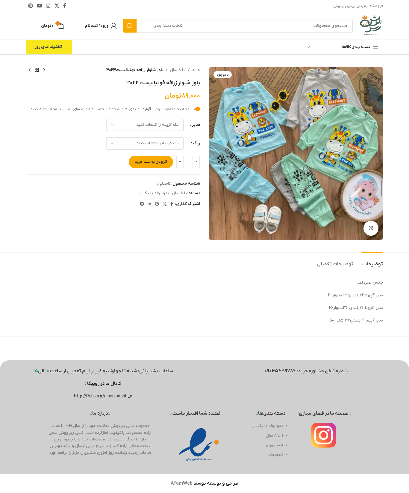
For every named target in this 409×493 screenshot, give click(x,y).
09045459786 (280, 371)
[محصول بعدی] (29, 70)
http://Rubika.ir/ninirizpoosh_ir (103, 396)
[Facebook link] (64, 6)
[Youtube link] (39, 6)
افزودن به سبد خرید (151, 161)
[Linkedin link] (149, 204)
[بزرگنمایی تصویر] (370, 228)
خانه (196, 70)
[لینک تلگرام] (142, 204)
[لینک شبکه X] (56, 6)
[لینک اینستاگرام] (48, 6)
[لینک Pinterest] (30, 6)
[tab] (372, 261)
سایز (196, 125)
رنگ (196, 143)
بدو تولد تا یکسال (153, 193)
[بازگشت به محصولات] (36, 70)
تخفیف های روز (48, 47)
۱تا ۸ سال (178, 70)
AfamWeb (182, 483)
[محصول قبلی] (44, 70)
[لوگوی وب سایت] (371, 25)
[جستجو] (130, 26)
